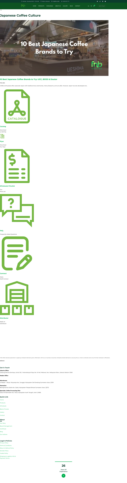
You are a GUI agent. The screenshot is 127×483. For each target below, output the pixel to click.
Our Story (3, 423)
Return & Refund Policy (7, 448)
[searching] (88, 6)
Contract (3, 273)
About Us (58, 6)
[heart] (91, 6)
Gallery (65, 6)
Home (34, 6)
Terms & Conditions (6, 445)
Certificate (3, 429)
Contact (77, 6)
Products (41, 6)
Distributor (4, 318)
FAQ (1, 231)
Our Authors (4, 434)
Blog (71, 6)
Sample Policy (4, 450)
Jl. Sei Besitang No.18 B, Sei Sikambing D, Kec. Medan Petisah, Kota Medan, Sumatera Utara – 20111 (29, 377)
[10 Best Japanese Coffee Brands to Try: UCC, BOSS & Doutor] (54, 75)
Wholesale (49, 6)
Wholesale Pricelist (7, 186)
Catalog (3, 126)
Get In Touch (102, 6)
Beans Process (4, 409)
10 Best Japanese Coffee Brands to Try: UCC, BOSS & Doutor (28, 79)
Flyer (2, 141)
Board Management (6, 426)
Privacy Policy (4, 443)
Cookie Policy (4, 453)
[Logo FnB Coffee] (23, 5)
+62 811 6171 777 (3, 362)
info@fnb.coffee (3, 364)
